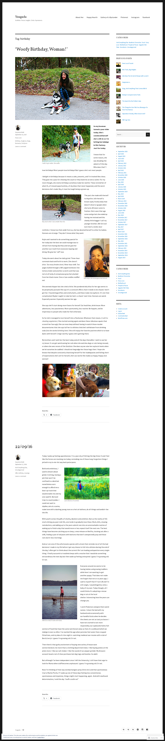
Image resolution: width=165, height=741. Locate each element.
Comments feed (123, 316)
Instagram (135, 17)
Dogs (28, 141)
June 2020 (121, 180)
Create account (122, 309)
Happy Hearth (92, 17)
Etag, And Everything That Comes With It (134, 88)
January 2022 (122, 166)
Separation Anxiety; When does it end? (133, 114)
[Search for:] (131, 135)
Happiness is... (126, 82)
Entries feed (121, 313)
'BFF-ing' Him (126, 120)
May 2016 (120, 241)
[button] (59, 380)
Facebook (146, 17)
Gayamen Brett (19, 132)
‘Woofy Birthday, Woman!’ (41, 49)
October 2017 (122, 222)
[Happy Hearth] (128, 730)
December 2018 (122, 203)
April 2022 (121, 161)
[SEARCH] (148, 135)
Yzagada (21, 17)
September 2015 (122, 246)
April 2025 (121, 154)
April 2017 (121, 229)
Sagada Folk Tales (123, 288)
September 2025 (122, 151)
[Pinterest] (138, 730)
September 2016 (122, 239)
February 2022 (122, 163)
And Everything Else (21, 468)
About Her (80, 17)
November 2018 (122, 206)
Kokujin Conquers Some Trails (131, 95)
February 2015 (122, 248)
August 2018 (121, 210)
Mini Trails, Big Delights (129, 70)
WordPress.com (123, 318)
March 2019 (121, 199)
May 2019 (120, 194)
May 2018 (120, 215)
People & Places (133, 45)
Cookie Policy (41, 737)
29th (16, 473)
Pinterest (124, 17)
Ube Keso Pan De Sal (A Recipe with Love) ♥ (135, 76)
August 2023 (121, 156)
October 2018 (122, 208)
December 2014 (122, 250)
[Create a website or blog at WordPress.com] (23, 730)
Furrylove (24, 143)
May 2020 (120, 182)
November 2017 (122, 220)
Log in (120, 311)
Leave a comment (20, 146)
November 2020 (122, 175)
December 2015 (122, 243)
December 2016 (122, 234)
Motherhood (124, 45)
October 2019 (122, 189)
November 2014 (122, 253)
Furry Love (18, 138)
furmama (18, 143)
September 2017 (122, 225)
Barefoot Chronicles (135, 42)
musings (26, 473)
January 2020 (122, 187)
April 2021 (121, 170)
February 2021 (122, 173)
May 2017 (120, 227)
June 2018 (121, 213)
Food (143, 42)
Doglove (23, 141)
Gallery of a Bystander (109, 17)
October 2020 (122, 177)
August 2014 (121, 258)
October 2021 (122, 168)
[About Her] (123, 730)
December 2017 (122, 217)
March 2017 (121, 232)
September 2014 (122, 255)
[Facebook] (147, 730)
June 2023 (121, 159)
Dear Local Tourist (127, 63)
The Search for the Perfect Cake (131, 101)
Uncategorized (19, 470)
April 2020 (121, 184)
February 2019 (122, 201)
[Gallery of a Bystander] (133, 730)
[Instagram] (142, 730)
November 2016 (122, 236)
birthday (17, 141)
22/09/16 (23, 447)
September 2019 (122, 192)
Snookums (123, 47)
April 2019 (121, 196)
